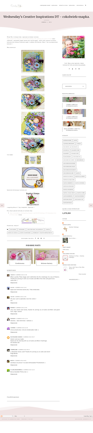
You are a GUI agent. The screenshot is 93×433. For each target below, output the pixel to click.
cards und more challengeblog (35, 229)
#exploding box (77, 156)
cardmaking (21, 229)
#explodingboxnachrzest (69, 166)
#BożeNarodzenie (67, 140)
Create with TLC (67, 236)
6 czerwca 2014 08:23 (24, 349)
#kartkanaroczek (79, 199)
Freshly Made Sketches (69, 264)
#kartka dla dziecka (68, 176)
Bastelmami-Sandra (16, 336)
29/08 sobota (66, 249)
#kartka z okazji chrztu (69, 192)
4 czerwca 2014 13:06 (21, 307)
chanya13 (48, 229)
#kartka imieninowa (68, 183)
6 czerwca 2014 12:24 (29, 369)
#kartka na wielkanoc (68, 186)
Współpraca (80, 5)
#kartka (78, 173)
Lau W (12, 296)
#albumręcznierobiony (68, 143)
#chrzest (79, 143)
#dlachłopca (75, 146)
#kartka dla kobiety (80, 176)
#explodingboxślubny (68, 173)
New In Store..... (73, 238)
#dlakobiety (66, 153)
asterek (12, 327)
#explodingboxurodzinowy (69, 169)
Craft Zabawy (67, 247)
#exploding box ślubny (68, 160)
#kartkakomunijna (79, 196)
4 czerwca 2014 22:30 (22, 327)
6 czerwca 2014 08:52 (20, 360)
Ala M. (12, 287)
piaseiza (12, 318)
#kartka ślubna (81, 192)
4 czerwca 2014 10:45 (21, 274)
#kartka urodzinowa (68, 189)
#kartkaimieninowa (68, 196)
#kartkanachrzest (67, 199)
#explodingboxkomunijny (69, 163)
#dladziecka (66, 150)
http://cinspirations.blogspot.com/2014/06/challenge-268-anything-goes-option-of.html (29, 38)
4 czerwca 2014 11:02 (20, 287)
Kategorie (55, 5)
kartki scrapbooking (25, 232)
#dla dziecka (66, 146)
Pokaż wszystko (82, 274)
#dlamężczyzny (75, 153)
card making (13, 229)
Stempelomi (13, 349)
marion (12, 307)
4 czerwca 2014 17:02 (22, 318)
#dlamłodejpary (67, 156)
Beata (12, 360)
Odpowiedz (13, 282)
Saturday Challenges (74, 227)
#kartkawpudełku (67, 202)
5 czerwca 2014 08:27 (29, 336)
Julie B (12, 274)
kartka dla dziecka (13, 232)
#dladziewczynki (75, 150)
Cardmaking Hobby (45, 5)
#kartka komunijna (79, 183)
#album (75, 140)
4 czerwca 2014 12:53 (20, 296)
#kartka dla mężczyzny (69, 179)
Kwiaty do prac (63, 5)
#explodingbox (79, 160)
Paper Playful (67, 224)
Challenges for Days (69, 253)
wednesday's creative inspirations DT (42, 232)
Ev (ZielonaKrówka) (16, 369)
